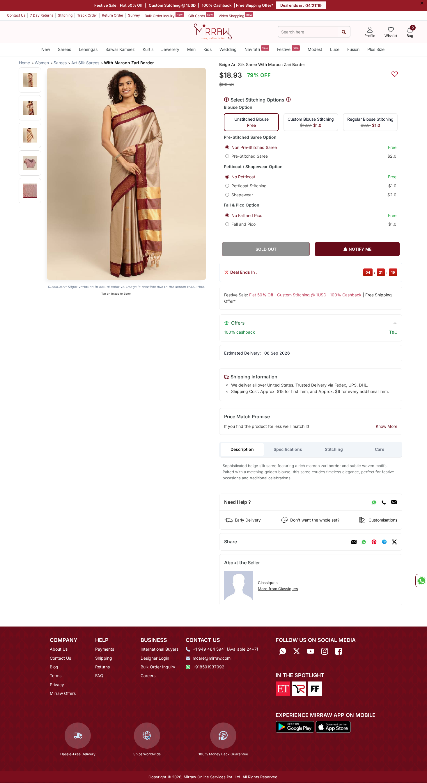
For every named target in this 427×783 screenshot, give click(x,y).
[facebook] (384, 542)
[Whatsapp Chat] (421, 580)
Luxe (334, 49)
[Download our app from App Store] (333, 726)
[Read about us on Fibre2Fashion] (315, 688)
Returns (102, 666)
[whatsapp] (364, 542)
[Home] (213, 31)
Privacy (57, 684)
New (45, 49)
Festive (288, 49)
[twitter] (394, 542)
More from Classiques (278, 588)
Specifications (288, 449)
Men (191, 49)
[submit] (344, 31)
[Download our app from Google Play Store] (295, 726)
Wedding (228, 49)
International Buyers (159, 649)
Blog (54, 666)
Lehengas (88, 49)
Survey (134, 15)
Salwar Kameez (120, 49)
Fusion (353, 49)
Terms (55, 675)
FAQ (99, 675)
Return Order (112, 15)
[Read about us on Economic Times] (283, 688)
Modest (315, 49)
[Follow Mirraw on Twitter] (296, 651)
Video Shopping (235, 15)
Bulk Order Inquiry (164, 15)
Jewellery (170, 49)
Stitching (65, 15)
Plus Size (376, 49)
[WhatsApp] (374, 502)
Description (242, 449)
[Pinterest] (374, 542)
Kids (207, 49)
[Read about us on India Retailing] (299, 688)
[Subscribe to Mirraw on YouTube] (310, 651)
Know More (386, 426)
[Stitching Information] (288, 100)
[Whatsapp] (282, 651)
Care (379, 449)
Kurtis (148, 49)
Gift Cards (200, 15)
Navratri (256, 49)
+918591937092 (208, 666)
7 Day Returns (41, 15)
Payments (104, 649)
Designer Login (155, 658)
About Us (59, 649)
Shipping (103, 658)
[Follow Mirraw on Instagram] (324, 651)
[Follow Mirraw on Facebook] (338, 651)
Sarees (64, 49)
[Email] (393, 502)
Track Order (87, 15)
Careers (148, 675)
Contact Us (16, 15)
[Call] (383, 502)
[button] (30, 80)
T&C (393, 332)
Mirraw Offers (63, 693)
